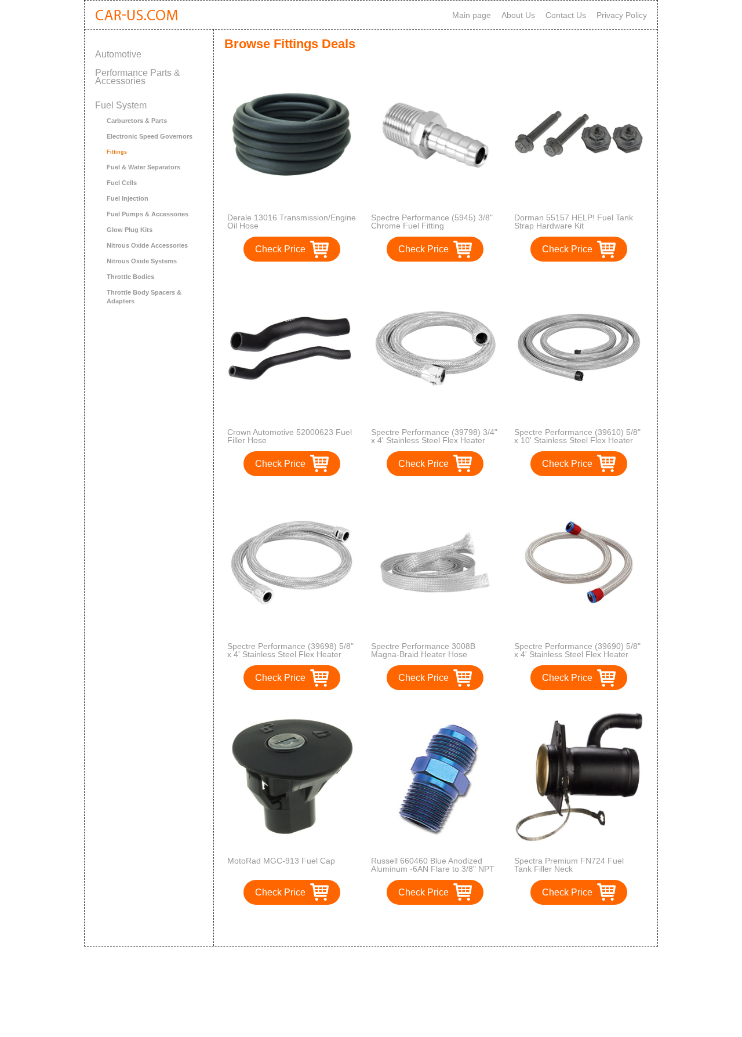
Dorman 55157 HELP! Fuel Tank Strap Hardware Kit (573, 221)
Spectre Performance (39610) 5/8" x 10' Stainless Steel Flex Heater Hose (577, 440)
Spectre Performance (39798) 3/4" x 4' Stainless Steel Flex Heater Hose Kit (434, 440)
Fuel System (121, 105)
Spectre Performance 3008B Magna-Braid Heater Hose (423, 650)
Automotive (118, 54)
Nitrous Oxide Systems (142, 261)
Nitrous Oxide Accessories (147, 245)
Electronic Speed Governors (149, 136)
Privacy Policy (621, 15)
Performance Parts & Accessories (137, 77)
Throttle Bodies (130, 276)
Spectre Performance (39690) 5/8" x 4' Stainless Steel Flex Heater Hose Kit (577, 654)
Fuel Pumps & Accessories (147, 214)
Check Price (280, 249)
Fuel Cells (122, 182)
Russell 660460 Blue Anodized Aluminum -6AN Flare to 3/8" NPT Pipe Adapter (432, 869)
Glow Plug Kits (129, 229)
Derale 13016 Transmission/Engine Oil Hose (291, 221)
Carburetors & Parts (137, 120)
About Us (518, 15)
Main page (471, 15)
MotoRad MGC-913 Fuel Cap (281, 860)
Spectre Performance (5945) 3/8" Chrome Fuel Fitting (432, 221)
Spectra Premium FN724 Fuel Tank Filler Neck (569, 864)
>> (457, 925)
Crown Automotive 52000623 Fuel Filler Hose (289, 436)
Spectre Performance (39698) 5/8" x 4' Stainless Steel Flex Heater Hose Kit (290, 654)
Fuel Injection (127, 198)
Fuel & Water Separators (143, 167)
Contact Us (565, 15)
